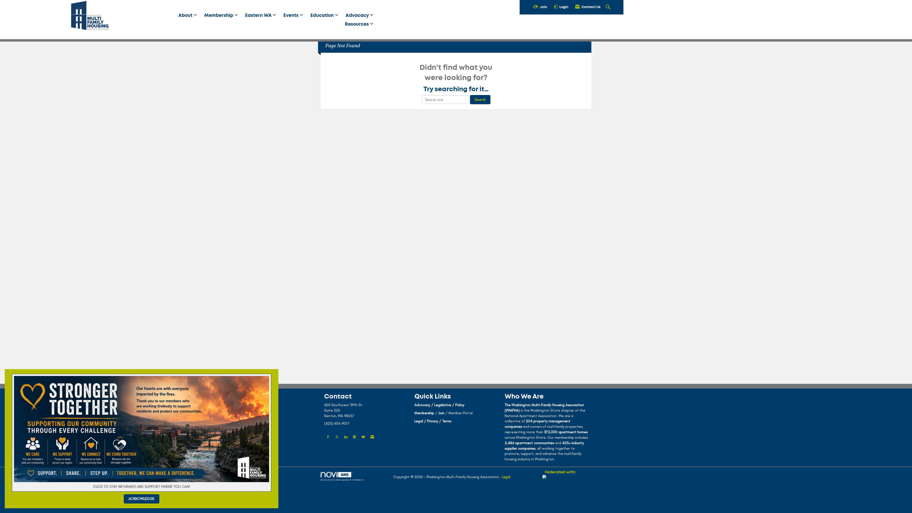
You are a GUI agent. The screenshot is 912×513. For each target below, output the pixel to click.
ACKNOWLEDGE (141, 498)
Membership (219, 15)
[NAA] (560, 492)
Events (291, 15)
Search (480, 99)
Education (322, 15)
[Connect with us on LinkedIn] (346, 437)
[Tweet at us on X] (337, 437)
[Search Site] (609, 7)
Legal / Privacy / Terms (432, 421)
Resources (357, 24)
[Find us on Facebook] (328, 437)
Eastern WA (259, 15)
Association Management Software (342, 480)
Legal (506, 477)
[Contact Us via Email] (372, 437)
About (186, 15)
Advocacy (358, 15)
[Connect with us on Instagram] (354, 437)
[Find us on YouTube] (363, 437)
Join (441, 413)
